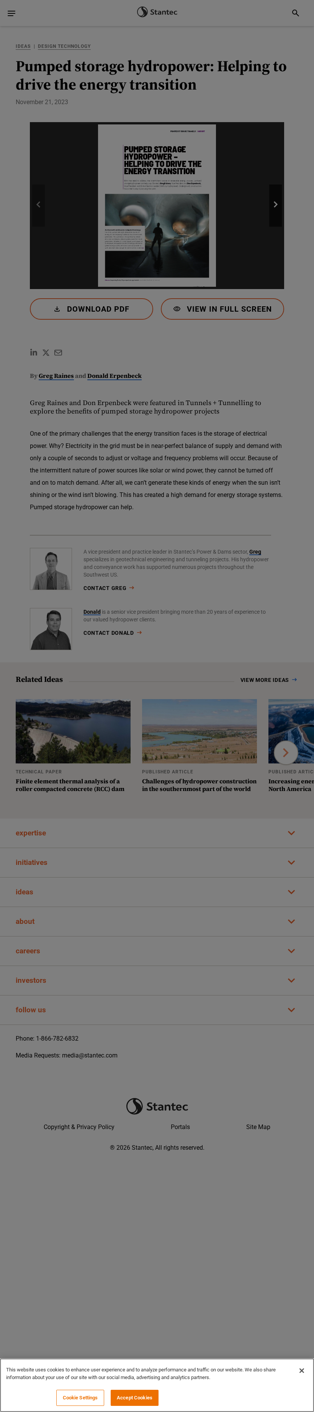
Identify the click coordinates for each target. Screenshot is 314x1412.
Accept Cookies (134, 1398)
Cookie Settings (80, 1398)
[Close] (301, 1370)
